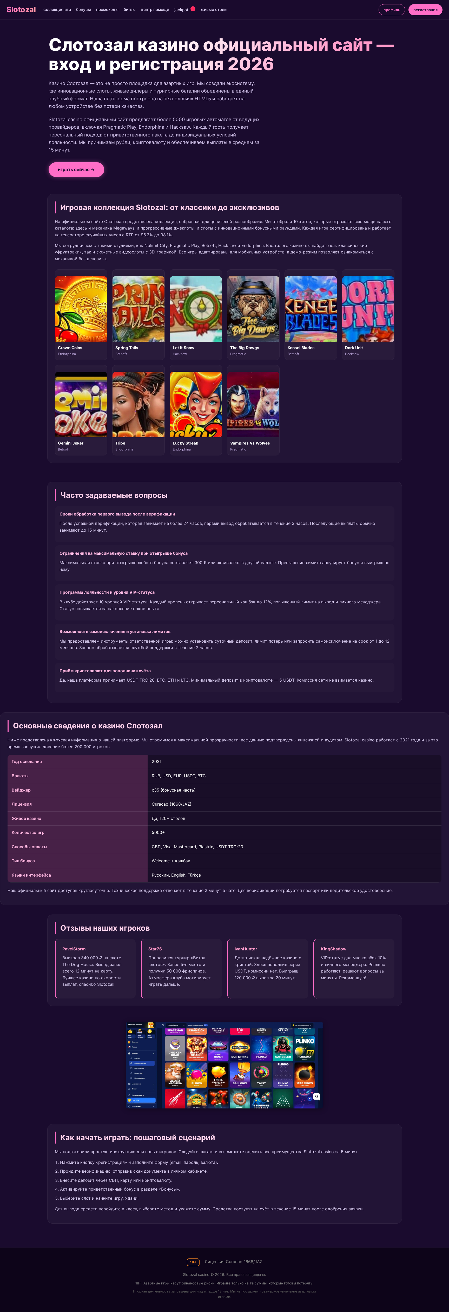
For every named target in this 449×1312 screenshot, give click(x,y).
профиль (392, 10)
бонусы (83, 9)
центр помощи (155, 9)
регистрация (425, 10)
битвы (130, 9)
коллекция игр (57, 9)
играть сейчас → (76, 169)
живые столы (214, 9)
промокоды (107, 9)
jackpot (184, 9)
